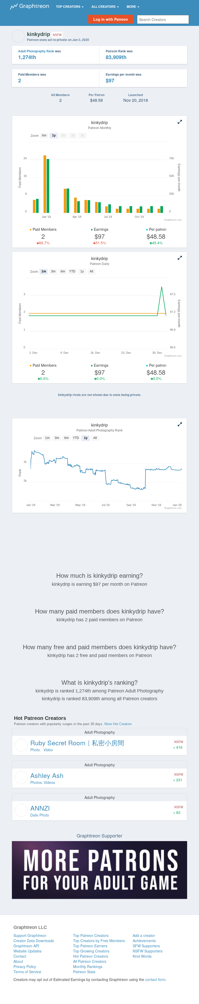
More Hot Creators (118, 724)
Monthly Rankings (87, 966)
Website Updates (27, 951)
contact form (155, 979)
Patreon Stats (84, 971)
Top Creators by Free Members (99, 940)
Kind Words (142, 956)
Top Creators (68, 6)
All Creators (103, 6)
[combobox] (163, 19)
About (18, 961)
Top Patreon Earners (90, 945)
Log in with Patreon (110, 19)
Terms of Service (27, 971)
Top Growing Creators (91, 951)
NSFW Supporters (147, 951)
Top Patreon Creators (91, 935)
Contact (19, 956)
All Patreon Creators (89, 961)
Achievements (144, 940)
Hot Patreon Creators (90, 956)
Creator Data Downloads (33, 940)
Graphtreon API (26, 945)
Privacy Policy (24, 966)
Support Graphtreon (29, 935)
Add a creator (144, 935)
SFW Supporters (146, 945)
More (132, 6)
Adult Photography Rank (36, 51)
